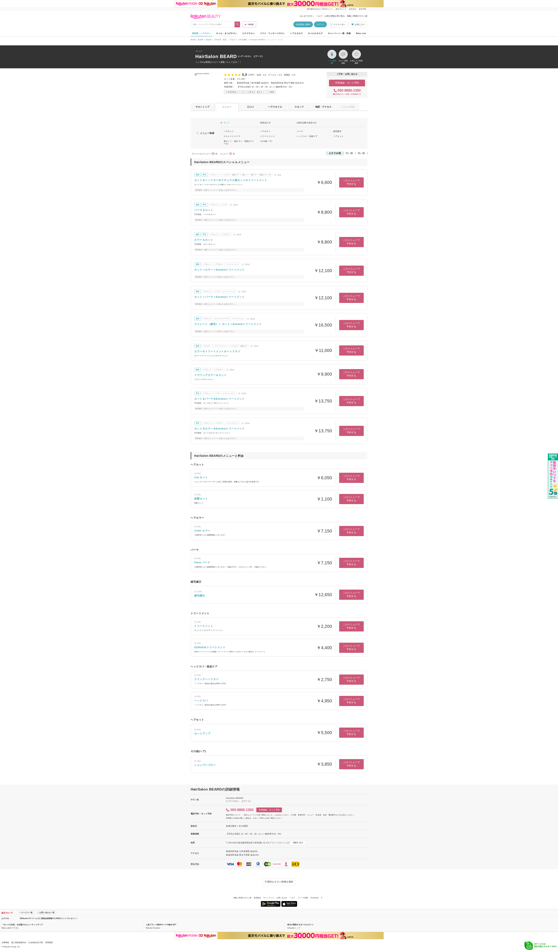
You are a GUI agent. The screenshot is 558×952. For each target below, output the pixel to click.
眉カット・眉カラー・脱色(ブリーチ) (239, 142)
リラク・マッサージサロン (272, 33)
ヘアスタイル (275, 107)
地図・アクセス (323, 107)
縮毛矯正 (337, 131)
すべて (227, 123)
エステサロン (248, 33)
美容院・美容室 (197, 40)
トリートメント (267, 136)
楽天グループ (341, 9)
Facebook (314, 898)
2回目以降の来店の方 (307, 123)
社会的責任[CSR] (35, 942)
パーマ (300, 131)
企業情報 (5, 942)
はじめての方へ (307, 16)
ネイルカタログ (315, 33)
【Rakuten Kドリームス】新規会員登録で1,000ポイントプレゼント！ (48, 918)
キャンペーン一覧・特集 (339, 33)
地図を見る (298, 842)
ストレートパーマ (232, 136)
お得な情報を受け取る (334, 16)
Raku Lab (361, 33)
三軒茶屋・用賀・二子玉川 (224, 40)
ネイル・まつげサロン (226, 33)
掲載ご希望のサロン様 (357, 16)
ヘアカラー (265, 131)
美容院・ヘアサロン (201, 33)
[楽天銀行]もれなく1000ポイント (320, 9)
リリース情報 (302, 898)
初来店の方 (265, 123)
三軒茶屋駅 (242, 40)
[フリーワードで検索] (237, 24)
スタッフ (299, 107)
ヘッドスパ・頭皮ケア (307, 136)
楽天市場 (362, 9)
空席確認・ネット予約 (347, 83)
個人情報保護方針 (18, 942)
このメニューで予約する (351, 182)
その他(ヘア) (266, 141)
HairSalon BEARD (257, 40)
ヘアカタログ (296, 33)
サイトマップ (268, 898)
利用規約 (257, 898)
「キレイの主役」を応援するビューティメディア (22, 925)
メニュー (271, 40)
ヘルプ (319, 16)
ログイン (320, 24)
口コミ (250, 107)
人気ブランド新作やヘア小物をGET (161, 925)
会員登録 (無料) (303, 24)
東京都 (208, 40)
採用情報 (49, 942)
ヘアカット (229, 131)
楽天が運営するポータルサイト (300, 925)
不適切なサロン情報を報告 (279, 881)
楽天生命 (352, 9)
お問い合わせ (281, 898)
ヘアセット (338, 136)
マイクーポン (339, 24)
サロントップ (203, 107)
